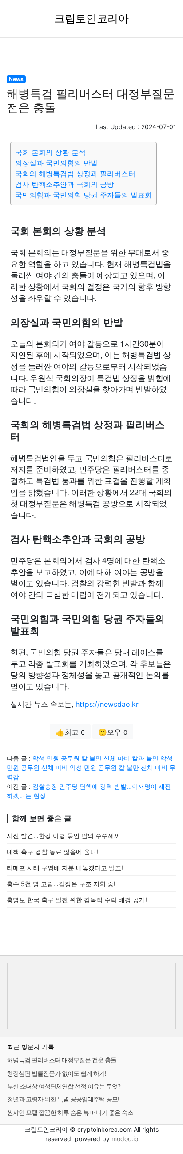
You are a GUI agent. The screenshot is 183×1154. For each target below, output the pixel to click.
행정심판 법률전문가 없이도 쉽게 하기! (56, 1073)
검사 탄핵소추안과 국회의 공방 (64, 184)
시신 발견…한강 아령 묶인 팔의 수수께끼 (63, 835)
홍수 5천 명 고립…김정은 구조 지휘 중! (61, 883)
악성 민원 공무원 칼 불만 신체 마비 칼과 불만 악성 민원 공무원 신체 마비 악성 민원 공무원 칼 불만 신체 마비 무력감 (91, 767)
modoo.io (124, 1138)
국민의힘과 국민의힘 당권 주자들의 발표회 (83, 194)
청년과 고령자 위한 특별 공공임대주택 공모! (63, 1099)
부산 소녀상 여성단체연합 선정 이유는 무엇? (63, 1086)
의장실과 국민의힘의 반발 (56, 162)
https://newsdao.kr (107, 704)
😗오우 (112, 732)
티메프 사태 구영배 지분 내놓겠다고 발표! (65, 867)
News (16, 79)
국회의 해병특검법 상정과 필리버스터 (75, 173)
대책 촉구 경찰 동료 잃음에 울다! (52, 851)
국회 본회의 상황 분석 (50, 152)
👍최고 (70, 732)
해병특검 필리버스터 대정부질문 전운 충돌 (61, 1060)
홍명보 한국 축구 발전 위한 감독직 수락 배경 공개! (77, 899)
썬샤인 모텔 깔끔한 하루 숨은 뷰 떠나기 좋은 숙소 (70, 1112)
